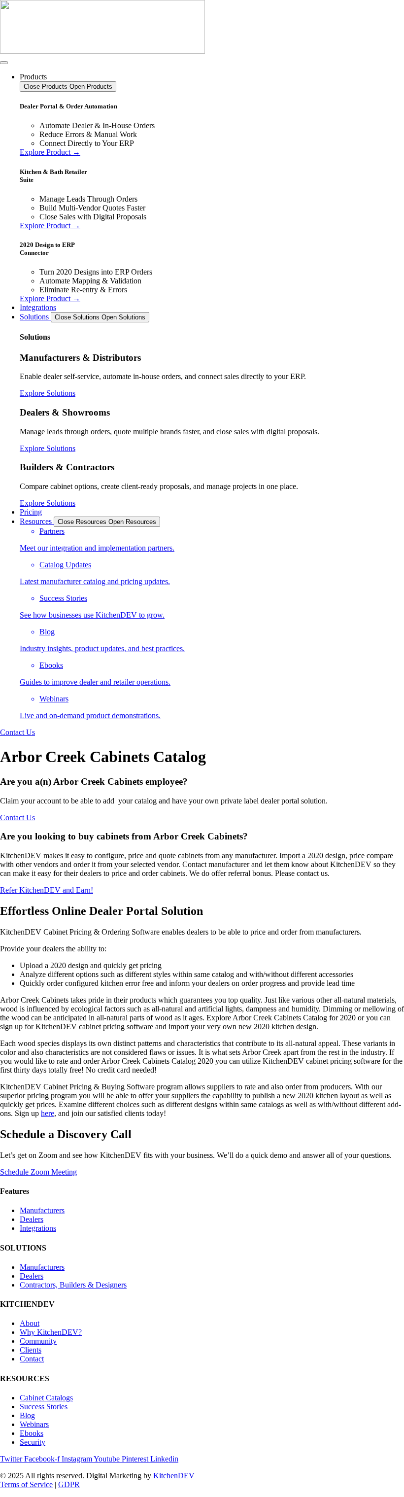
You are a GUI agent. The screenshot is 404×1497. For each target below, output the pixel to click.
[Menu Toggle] (4, 62)
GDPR (69, 1484)
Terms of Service (26, 1484)
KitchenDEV (174, 1475)
